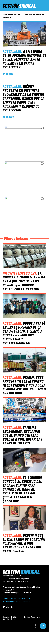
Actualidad (12, 51)
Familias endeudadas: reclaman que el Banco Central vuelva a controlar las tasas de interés (22, 435)
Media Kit (8, 607)
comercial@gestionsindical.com (16, 598)
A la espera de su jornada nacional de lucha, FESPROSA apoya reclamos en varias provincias (24, 59)
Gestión (19, 5)
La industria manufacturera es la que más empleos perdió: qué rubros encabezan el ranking (24, 281)
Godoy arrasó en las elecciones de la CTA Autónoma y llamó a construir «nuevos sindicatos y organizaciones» (24, 333)
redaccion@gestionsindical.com (16, 601)
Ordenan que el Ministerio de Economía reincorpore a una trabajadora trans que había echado (24, 543)
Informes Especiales (19, 273)
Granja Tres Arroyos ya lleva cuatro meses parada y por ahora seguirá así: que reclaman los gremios (24, 385)
